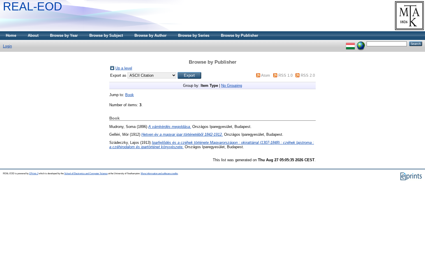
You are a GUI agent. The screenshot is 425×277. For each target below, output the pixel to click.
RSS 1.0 (285, 75)
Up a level (123, 68)
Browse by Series (193, 35)
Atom (265, 75)
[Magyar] (350, 43)
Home (11, 35)
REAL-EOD (32, 6)
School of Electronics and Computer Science (86, 173)
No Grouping (231, 85)
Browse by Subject (106, 35)
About (33, 35)
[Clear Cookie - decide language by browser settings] (360, 43)
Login (7, 46)
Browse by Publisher (239, 35)
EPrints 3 (33, 173)
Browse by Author (150, 35)
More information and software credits (159, 173)
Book (129, 95)
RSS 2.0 (308, 75)
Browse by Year (64, 35)
